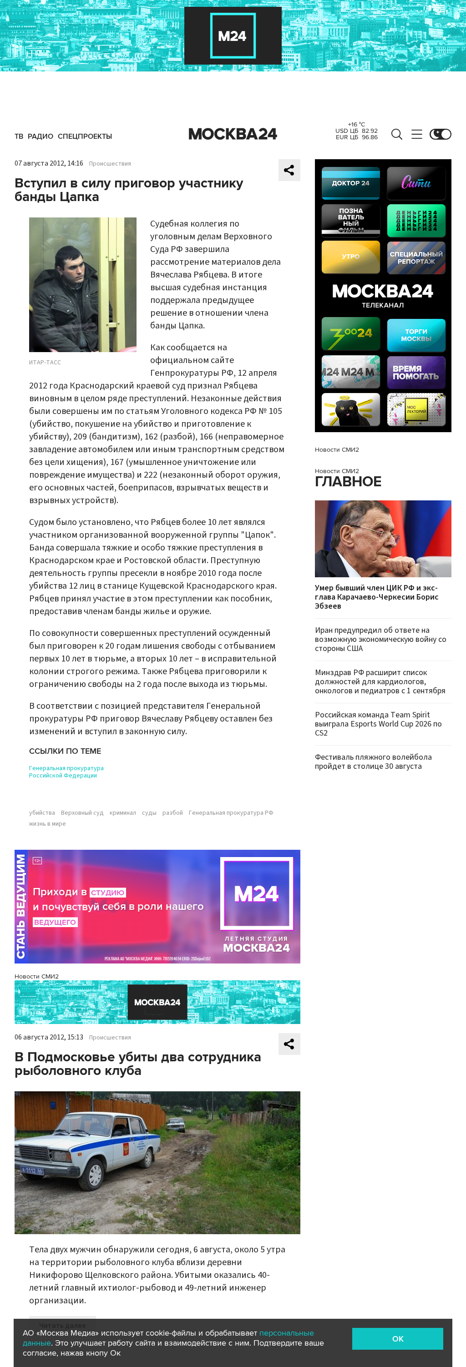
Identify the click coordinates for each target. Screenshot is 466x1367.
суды (149, 813)
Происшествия (110, 163)
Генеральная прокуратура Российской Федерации (66, 772)
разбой (172, 813)
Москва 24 (233, 134)
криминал (123, 813)
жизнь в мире (47, 824)
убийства (42, 813)
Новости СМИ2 (37, 976)
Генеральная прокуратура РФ (231, 813)
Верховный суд (82, 813)
